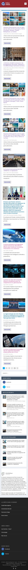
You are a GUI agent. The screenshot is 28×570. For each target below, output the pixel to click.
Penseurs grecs (6, 69)
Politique (19, 215)
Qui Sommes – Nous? (6, 529)
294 (15, 368)
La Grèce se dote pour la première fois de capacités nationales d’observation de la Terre (13, 351)
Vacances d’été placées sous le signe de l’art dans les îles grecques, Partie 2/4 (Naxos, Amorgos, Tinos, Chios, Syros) (14, 100)
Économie (11, 215)
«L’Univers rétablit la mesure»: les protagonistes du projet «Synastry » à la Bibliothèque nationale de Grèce (14, 64)
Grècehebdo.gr (9, 473)
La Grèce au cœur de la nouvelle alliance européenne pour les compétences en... (14, 458)
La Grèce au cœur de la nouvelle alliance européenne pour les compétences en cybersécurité (12, 281)
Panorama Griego (5, 512)
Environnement (11, 320)
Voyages (20, 33)
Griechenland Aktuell (6, 508)
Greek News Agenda (6, 505)
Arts (10, 33)
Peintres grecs (21, 67)
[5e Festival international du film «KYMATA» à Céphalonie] (14, 160)
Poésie (11, 69)
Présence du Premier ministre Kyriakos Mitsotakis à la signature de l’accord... (16, 452)
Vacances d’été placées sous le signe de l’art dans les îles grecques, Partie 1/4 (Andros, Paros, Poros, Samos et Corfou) (14, 136)
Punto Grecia (4, 515)
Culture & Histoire (14, 33)
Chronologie (4, 532)
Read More (7, 43)
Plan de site (4, 535)
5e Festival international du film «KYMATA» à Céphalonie (12, 169)
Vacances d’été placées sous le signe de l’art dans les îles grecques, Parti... (16, 441)
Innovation (16, 215)
